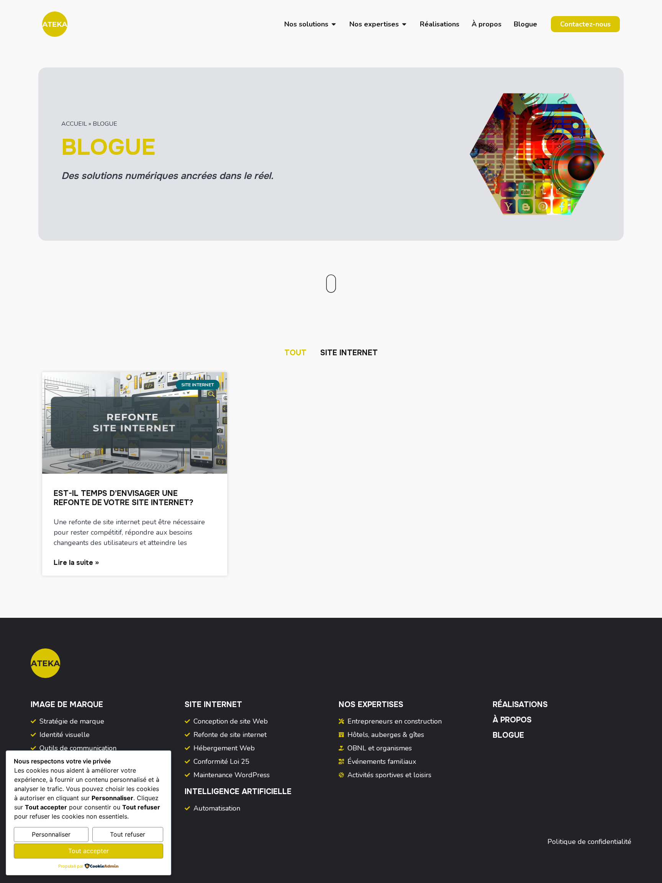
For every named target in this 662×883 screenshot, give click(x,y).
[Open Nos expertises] (404, 24)
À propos (512, 720)
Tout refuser (127, 834)
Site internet (349, 353)
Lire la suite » (76, 562)
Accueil (74, 124)
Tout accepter (88, 851)
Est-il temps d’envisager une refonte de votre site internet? (123, 498)
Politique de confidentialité (589, 841)
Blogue (508, 735)
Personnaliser (51, 834)
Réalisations (520, 704)
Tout (295, 353)
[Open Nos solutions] (333, 24)
